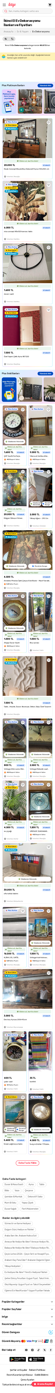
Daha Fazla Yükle (27, 1163)
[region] (28, 101)
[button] (4, 5)
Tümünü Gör (45, 85)
